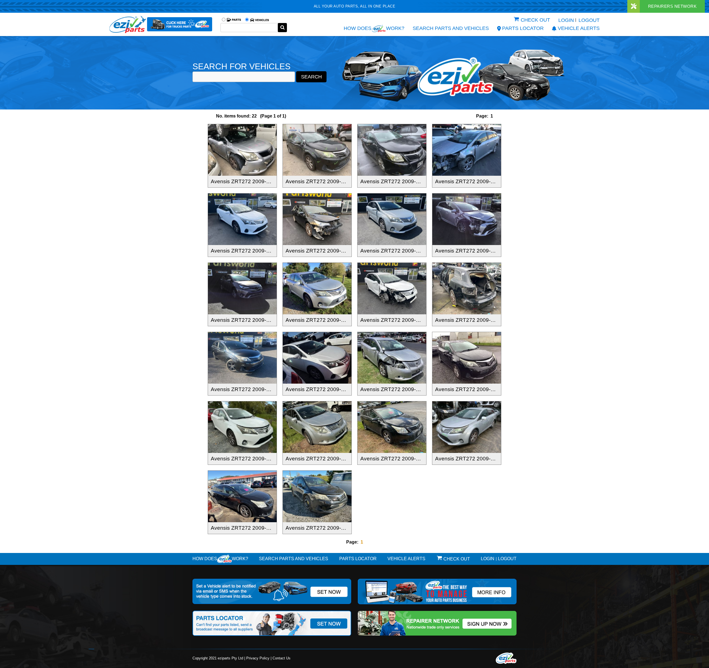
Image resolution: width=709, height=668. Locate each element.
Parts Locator (523, 28)
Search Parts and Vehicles (451, 28)
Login (566, 20)
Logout (589, 20)
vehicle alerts (579, 28)
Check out (535, 20)
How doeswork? (220, 558)
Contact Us (282, 658)
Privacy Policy (257, 658)
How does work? (374, 28)
